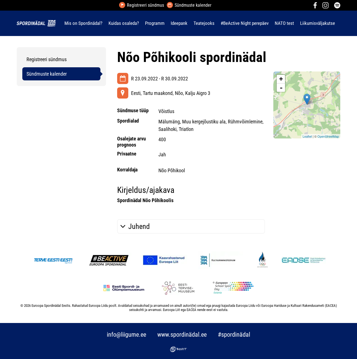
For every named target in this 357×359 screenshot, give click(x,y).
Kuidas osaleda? (123, 23)
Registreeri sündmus (145, 5)
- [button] (281, 88)
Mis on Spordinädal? (83, 23)
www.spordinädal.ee (182, 334)
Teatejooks (204, 23)
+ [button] (281, 78)
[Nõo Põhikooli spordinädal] (306, 99)
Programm (155, 23)
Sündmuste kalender (193, 5)
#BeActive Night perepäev (245, 23)
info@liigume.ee (126, 334)
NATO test (284, 23)
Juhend (139, 226)
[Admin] (1, 4)
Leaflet (307, 136)
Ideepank (179, 23)
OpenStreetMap (328, 136)
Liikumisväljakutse (317, 23)
